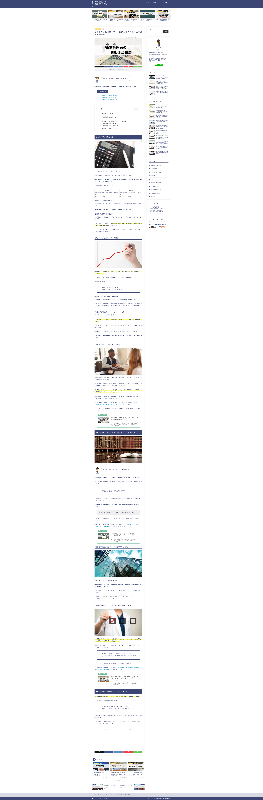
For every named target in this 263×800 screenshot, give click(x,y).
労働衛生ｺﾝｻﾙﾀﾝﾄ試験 (156, 182)
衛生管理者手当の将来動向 (109, 97)
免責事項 (105, 798)
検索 (150, 29)
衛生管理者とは (97, 29)
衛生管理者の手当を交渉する (109, 99)
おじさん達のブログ (154, 206)
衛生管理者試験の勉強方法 (156, 210)
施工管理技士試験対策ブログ (156, 211)
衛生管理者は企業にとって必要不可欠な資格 (113, 123)
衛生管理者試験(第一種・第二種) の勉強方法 (100, 4)
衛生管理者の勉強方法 (156, 189)
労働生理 (153, 175)
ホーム (148, 2)
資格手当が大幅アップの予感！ (110, 116)
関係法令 (153, 196)
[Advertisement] (106, 738)
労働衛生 (153, 179)
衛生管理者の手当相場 (107, 113)
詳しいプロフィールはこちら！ (157, 61)
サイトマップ (156, 2)
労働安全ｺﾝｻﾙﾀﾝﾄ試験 (156, 172)
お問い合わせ (166, 2)
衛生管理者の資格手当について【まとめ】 (112, 128)
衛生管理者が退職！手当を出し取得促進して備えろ (115, 125)
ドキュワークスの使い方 (155, 207)
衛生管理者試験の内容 (156, 193)
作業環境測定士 (154, 168)
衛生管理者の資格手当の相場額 (110, 95)
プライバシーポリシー (98, 798)
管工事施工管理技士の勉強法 (156, 208)
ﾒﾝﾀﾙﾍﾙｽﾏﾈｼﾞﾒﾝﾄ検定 (156, 165)
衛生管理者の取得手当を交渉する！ (111, 117)
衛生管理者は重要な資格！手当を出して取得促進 (114, 121)
